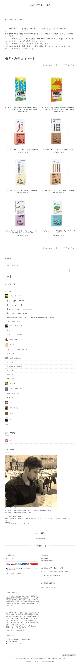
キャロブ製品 (13, 339)
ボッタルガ (10, 374)
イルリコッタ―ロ (12, 354)
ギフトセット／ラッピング (14, 321)
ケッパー (12, 413)
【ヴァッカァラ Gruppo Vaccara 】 (18, 313)
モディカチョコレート (16, 19)
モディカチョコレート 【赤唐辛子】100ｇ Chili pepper (22, 150)
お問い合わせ (18, 658)
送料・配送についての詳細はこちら (51, 588)
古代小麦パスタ (14, 408)
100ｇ (8, 331)
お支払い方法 (26, 658)
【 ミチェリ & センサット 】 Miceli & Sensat (19, 305)
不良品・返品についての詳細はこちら (16, 631)
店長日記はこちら (10, 526)
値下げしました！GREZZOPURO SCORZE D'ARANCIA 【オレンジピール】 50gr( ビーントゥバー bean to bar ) (58, 108)
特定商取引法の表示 (41, 658)
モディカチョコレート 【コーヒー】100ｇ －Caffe (58, 150)
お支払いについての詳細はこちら (15, 573)
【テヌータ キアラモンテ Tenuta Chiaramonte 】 (21, 309)
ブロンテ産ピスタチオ (13, 394)
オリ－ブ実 (10, 362)
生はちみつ (12, 383)
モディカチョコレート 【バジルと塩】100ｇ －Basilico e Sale (58, 232)
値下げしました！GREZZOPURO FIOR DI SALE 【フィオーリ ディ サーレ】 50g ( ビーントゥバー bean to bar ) (22, 108)
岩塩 (10, 402)
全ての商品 (8, 291)
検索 (7, 276)
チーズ (11, 345)
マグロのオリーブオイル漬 (14, 366)
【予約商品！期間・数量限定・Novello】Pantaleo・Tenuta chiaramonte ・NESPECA (31, 317)
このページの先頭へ (68, 655)
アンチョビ (10, 370)
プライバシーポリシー (52, 658)
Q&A (6, 424)
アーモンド (10, 398)
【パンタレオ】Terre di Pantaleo (16, 301)
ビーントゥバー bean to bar (14, 335)
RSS (60, 658)
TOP (6, 19)
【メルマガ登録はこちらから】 (14, 524)
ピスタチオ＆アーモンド (16, 389)
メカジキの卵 (10, 378)
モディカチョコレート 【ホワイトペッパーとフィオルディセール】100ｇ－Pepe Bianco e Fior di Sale (22, 232)
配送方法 (33, 658)
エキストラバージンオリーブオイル (19, 296)
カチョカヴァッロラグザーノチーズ (17, 350)
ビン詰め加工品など (15, 358)
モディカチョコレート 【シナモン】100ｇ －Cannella (58, 190)
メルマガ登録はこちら (40, 539)
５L (10, 440)
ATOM (63, 658)
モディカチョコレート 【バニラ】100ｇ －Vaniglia (22, 190)
